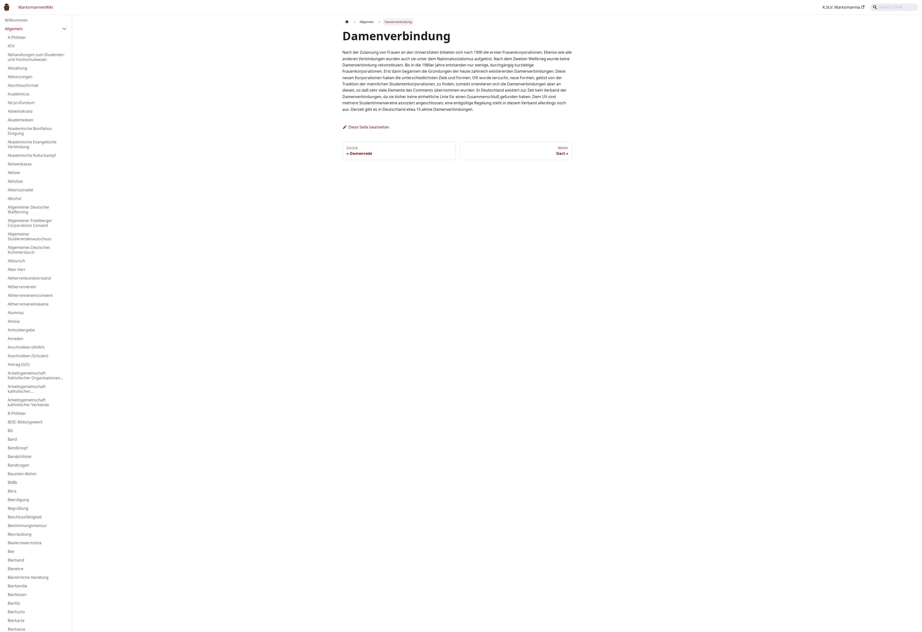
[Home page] (347, 22)
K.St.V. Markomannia (841, 7)
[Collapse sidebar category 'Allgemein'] (64, 29)
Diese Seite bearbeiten (368, 127)
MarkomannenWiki (35, 7)
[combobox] (894, 7)
